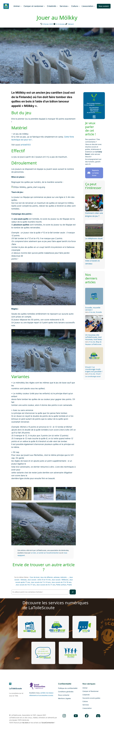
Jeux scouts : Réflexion (60, 580)
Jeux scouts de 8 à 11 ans (45, 585)
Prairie (69, 585)
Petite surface (61, 585)
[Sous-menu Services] (68, 6)
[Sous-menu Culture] (79, 6)
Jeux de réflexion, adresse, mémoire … (54, 577)
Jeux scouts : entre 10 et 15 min (39, 580)
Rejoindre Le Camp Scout (95, 172)
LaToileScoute (15, 688)
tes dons (25, 723)
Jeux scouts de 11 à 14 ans (41, 582)
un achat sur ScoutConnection (48, 553)
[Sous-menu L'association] (94, 6)
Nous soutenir (104, 6)
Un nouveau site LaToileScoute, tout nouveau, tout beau (93, 337)
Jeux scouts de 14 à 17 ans (25, 585)
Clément (71, 24)
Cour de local (34, 577)
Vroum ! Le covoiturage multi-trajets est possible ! (93, 369)
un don (33, 553)
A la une (92, 312)
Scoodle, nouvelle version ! (92, 308)
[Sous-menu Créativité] (57, 6)
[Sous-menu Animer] (20, 6)
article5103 (26, 145)
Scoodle (99, 312)
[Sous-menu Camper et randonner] (44, 6)
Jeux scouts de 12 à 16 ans (61, 582)
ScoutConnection (48, 723)
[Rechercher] (73, 592)
